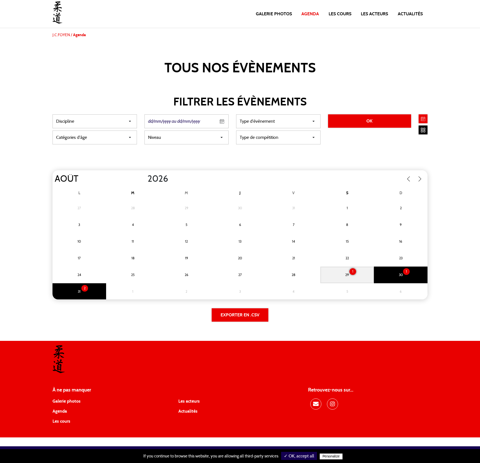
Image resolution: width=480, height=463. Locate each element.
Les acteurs (374, 14)
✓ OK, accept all (299, 456)
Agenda (310, 14)
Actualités (410, 14)
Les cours (340, 14)
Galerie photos (274, 14)
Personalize (331, 456)
